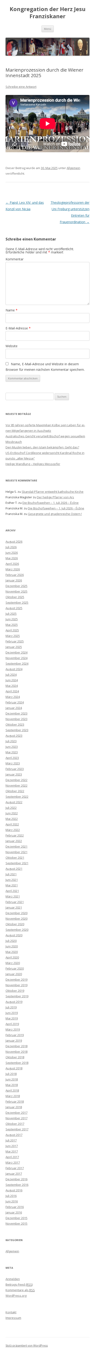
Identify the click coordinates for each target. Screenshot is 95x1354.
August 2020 (14, 935)
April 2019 (12, 1024)
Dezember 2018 (16, 1046)
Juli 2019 (11, 1007)
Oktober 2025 (15, 597)
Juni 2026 (12, 553)
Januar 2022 (14, 841)
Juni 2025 (12, 619)
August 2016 (14, 1190)
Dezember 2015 (16, 1218)
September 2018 (17, 1063)
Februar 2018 (15, 1101)
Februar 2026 (15, 575)
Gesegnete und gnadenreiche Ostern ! (55, 514)
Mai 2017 (12, 1151)
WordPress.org (16, 1295)
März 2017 (13, 1162)
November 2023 (16, 719)
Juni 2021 (12, 880)
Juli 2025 (11, 614)
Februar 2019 (15, 1035)
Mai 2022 (12, 819)
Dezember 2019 (16, 979)
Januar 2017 (14, 1173)
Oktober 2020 (15, 924)
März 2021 (13, 896)
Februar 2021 (15, 902)
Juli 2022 (11, 808)
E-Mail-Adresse (18, 328)
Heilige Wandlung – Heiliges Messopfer (33, 464)
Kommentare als (20, 1290)
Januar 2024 (14, 708)
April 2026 (12, 564)
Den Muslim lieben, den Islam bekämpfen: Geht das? (42, 447)
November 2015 (16, 1223)
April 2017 (12, 1157)
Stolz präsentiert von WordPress (27, 1346)
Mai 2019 (12, 1018)
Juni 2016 (12, 1201)
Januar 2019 (14, 1040)
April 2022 (12, 824)
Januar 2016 (14, 1212)
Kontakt (11, 1312)
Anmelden (13, 1279)
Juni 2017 (12, 1146)
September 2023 (17, 730)
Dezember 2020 (16, 913)
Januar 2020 (14, 974)
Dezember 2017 (16, 1113)
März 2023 (13, 763)
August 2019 (14, 1002)
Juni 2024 (12, 680)
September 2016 (17, 1185)
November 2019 (16, 985)
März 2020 (13, 963)
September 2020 (17, 930)
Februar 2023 (15, 769)
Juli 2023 (11, 741)
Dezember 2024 (16, 652)
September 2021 (17, 863)
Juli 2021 (11, 874)
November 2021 (16, 852)
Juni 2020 (12, 946)
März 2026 (13, 569)
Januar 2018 (14, 1107)
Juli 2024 (11, 674)
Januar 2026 (14, 580)
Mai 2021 (12, 885)
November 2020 (16, 918)
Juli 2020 (11, 941)
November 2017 (16, 1118)
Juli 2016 (11, 1196)
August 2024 (14, 669)
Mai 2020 (12, 952)
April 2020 (12, 957)
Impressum (13, 1318)
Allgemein (73, 168)
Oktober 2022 (15, 791)
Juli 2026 (11, 547)
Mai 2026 (12, 558)
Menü (47, 28)
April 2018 (12, 1090)
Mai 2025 (12, 625)
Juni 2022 (12, 813)
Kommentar (15, 259)
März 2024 (13, 697)
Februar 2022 (15, 835)
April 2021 (12, 891)
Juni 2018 (12, 1079)
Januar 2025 (14, 647)
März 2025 (13, 636)
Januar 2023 (14, 774)
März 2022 (13, 830)
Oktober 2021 (15, 857)
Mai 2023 (12, 752)
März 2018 (13, 1096)
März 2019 (13, 1029)
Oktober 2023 (15, 724)
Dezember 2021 (16, 846)
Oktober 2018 (15, 1057)
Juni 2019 (12, 1013)
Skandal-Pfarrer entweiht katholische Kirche (52, 492)
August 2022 (14, 802)
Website (12, 346)
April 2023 (12, 758)
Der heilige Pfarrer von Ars (55, 497)
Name (12, 310)
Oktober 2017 (15, 1124)
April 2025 (12, 630)
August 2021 (14, 869)
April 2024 (12, 691)
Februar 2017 (15, 1168)
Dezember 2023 (16, 713)
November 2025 (16, 591)
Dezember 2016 (16, 1179)
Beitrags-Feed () (19, 1284)
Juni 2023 (12, 747)
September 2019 (17, 996)
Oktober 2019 (15, 991)
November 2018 (16, 1052)
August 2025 (14, 608)
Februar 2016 (15, 1207)
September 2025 (17, 602)
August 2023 (14, 735)
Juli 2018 (11, 1074)
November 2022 (16, 785)
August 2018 (14, 1068)
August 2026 (14, 541)
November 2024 (16, 658)
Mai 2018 (12, 1085)
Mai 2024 (12, 686)
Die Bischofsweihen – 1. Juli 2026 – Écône (50, 503)
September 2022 (17, 796)
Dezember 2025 (16, 586)
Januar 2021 (14, 907)
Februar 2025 (15, 641)
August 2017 (14, 1135)
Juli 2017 (11, 1140)
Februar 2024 (15, 702)
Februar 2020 (15, 968)
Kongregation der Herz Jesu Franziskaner (48, 13)
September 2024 (17, 663)
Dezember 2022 (16, 780)
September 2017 (17, 1129)
